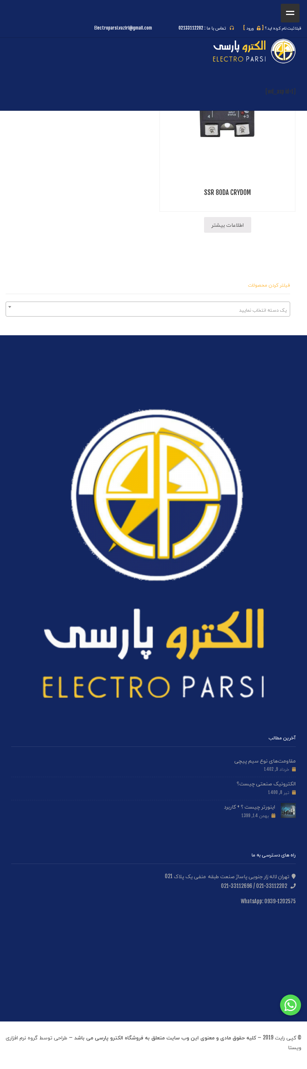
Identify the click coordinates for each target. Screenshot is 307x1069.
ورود (253, 28)
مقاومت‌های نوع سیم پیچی (265, 760)
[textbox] (148, 310)
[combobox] (148, 309)
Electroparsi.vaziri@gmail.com (123, 28)
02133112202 (191, 28)
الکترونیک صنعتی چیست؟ (266, 783)
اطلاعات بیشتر (228, 225)
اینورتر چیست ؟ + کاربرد (249, 806)
